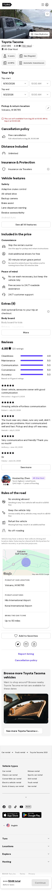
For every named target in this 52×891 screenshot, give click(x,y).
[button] (45, 4)
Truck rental (20, 752)
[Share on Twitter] (18, 644)
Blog (28, 807)
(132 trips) (27, 45)
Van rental (32, 786)
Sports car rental (35, 775)
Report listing (26, 654)
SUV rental (32, 779)
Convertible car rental (11, 779)
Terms (22, 874)
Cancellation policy (26, 660)
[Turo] (7, 5)
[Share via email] (26, 644)
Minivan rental (34, 771)
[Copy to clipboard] (34, 644)
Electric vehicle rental (11, 782)
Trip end (5, 89)
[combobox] (48, 108)
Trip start (6, 78)
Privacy (32, 874)
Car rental (6, 752)
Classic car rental (9, 775)
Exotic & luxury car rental (13, 786)
